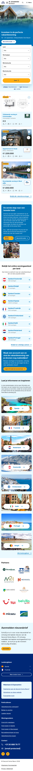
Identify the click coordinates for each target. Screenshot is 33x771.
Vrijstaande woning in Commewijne (10, 115)
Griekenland (16, 487)
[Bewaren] (29, 97)
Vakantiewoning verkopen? (10, 707)
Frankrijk (17, 428)
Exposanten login (8, 696)
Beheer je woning (6, 710)
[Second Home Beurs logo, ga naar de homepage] (3, 2)
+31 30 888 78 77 (12, 744)
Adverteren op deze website (12, 692)
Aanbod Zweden (14, 293)
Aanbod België (13, 286)
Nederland (17, 447)
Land (4, 47)
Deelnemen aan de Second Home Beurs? (16, 689)
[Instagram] (7, 754)
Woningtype (6, 55)
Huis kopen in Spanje (8, 726)
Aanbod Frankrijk (14, 308)
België (17, 545)
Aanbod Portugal (14, 338)
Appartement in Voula (10, 149)
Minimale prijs (7, 63)
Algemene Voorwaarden (9, 765)
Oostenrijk (17, 467)
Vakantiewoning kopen (8, 736)
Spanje (16, 408)
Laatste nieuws (6, 713)
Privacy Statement (7, 768)
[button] (23, 2)
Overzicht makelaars (7, 722)
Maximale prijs (7, 71)
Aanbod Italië (13, 323)
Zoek (15, 80)
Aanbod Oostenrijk (15, 279)
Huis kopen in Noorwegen (9, 729)
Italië (17, 506)
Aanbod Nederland (15, 330)
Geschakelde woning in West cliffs (12, 182)
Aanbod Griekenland (15, 316)
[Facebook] (3, 754)
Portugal (17, 526)
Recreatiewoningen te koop (10, 732)
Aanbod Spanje (13, 301)
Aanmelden (6, 648)
